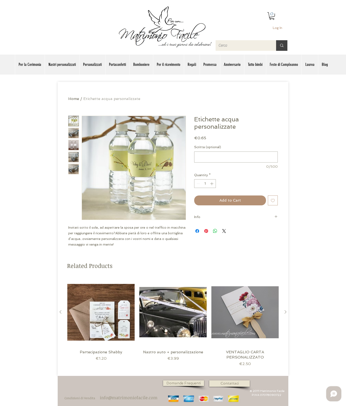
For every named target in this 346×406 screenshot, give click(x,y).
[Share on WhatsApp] (215, 231)
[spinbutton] (205, 183)
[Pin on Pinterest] (206, 231)
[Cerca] (281, 45)
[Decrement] (198, 183)
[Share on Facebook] (197, 231)
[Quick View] (101, 312)
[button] (271, 16)
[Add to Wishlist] (273, 200)
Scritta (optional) (207, 147)
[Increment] (212, 183)
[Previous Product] (60, 312)
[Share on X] (224, 231)
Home (73, 98)
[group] (173, 325)
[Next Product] (285, 312)
